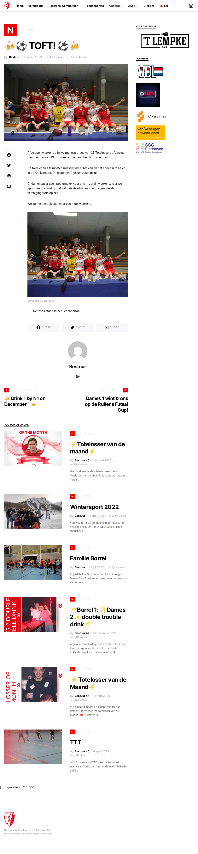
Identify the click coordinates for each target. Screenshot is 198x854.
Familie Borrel (88, 558)
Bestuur (14, 57)
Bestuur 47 (82, 633)
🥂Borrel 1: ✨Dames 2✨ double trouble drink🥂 (97, 617)
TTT (75, 742)
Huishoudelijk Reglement (38, 833)
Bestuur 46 (82, 460)
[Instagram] (191, 6)
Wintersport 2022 (94, 506)
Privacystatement (14, 833)
